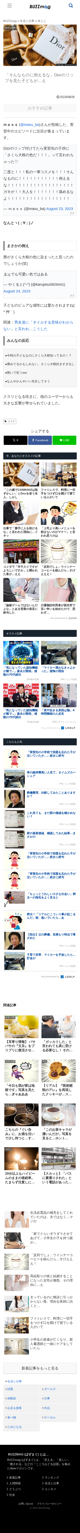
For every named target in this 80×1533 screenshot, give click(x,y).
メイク (11, 421)
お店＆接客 (14, 1408)
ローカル (50, 1417)
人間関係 (15, 1483)
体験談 (11, 1398)
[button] (7, 999)
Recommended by (59, 618)
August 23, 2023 (59, 209)
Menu (9, 5)
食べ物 (11, 1417)
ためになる (14, 1426)
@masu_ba (29, 125)
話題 (10, 1389)
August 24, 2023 (16, 291)
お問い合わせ (25, 1503)
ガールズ (50, 1389)
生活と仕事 (14, 1381)
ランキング (52, 1477)
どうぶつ (15, 1489)
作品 (47, 1408)
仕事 (47, 1398)
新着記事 (15, 1477)
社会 (12, 1494)
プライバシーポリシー (49, 1503)
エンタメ (50, 1489)
